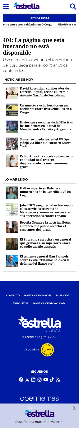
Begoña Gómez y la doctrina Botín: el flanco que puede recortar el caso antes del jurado (45, 226)
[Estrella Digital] (27, 7)
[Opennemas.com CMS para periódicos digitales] (39, 403)
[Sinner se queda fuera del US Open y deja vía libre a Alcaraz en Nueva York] (12, 143)
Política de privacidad (49, 303)
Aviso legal (21, 303)
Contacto (13, 295)
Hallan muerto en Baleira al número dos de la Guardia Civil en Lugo (45, 192)
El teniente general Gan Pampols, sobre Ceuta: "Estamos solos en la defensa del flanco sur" (45, 260)
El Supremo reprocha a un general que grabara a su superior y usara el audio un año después (45, 243)
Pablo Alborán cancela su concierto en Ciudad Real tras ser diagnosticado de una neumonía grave (46, 161)
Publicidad (63, 295)
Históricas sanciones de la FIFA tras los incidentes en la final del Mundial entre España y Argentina (46, 126)
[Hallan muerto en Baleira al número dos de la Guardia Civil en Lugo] (12, 192)
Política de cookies (37, 295)
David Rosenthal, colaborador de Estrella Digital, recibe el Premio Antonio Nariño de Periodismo (44, 92)
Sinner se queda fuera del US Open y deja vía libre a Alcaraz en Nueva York (46, 143)
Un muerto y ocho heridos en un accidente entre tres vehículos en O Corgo (46, 109)
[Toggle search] (73, 7)
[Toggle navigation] (6, 7)
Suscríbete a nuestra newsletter (39, 422)
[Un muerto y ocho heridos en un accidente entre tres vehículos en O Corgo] (12, 109)
